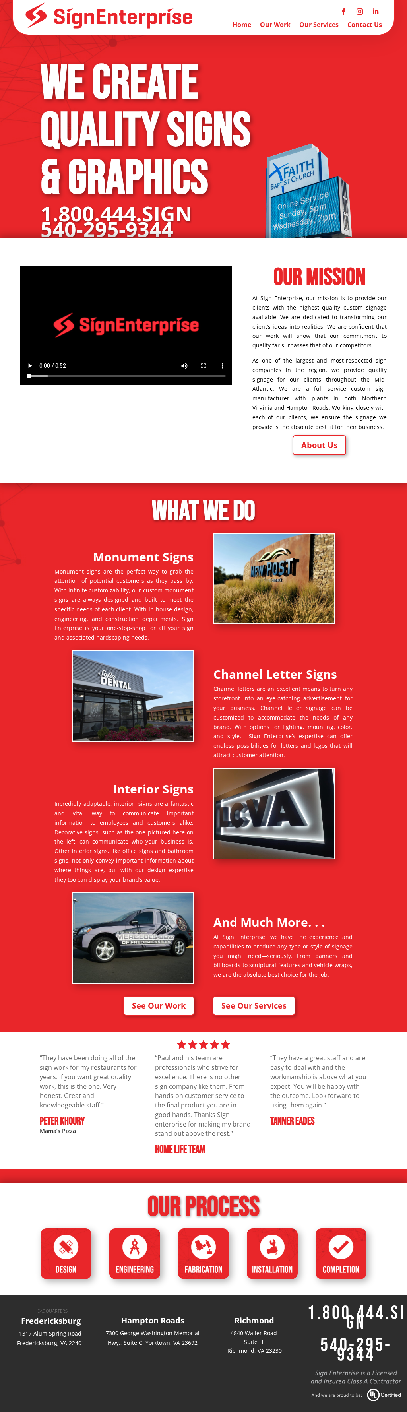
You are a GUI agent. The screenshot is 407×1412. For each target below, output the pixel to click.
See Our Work (159, 1005)
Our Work (275, 25)
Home (242, 25)
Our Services (319, 25)
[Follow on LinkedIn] (375, 11)
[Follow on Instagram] (359, 11)
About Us (319, 445)
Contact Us (364, 25)
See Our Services (254, 1005)
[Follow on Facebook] (343, 11)
